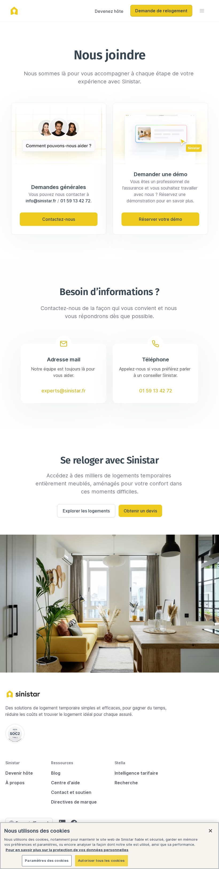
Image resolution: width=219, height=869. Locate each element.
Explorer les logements (86, 510)
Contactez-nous (58, 219)
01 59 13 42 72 (75, 200)
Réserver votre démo (160, 219)
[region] (109, 845)
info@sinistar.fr (41, 200)
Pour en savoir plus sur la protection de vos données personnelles (67, 850)
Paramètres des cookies (47, 860)
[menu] (201, 11)
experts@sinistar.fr (63, 390)
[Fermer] (210, 831)
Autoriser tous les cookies (101, 860)
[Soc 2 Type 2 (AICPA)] (15, 733)
